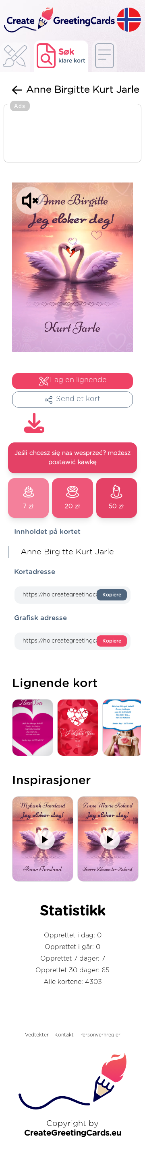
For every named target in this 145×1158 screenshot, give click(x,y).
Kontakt (64, 1034)
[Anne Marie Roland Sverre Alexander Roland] (110, 839)
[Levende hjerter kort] (79, 728)
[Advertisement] (72, 134)
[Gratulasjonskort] (15, 58)
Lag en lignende (78, 380)
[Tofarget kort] (34, 728)
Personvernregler (99, 1034)
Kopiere (111, 594)
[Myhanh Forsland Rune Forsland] (44, 839)
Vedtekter (37, 1034)
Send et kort (78, 399)
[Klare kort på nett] (104, 56)
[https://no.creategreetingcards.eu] (58, 20)
